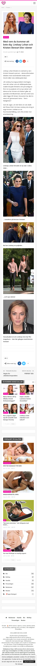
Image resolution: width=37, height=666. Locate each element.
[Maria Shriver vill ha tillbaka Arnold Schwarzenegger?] (10, 390)
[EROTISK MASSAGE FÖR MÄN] (18, 453)
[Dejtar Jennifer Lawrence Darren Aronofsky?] (27, 390)
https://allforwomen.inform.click (15, 637)
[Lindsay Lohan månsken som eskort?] (27, 409)
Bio (4, 520)
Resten (6, 37)
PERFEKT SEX (29, 373)
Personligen (7, 463)
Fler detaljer (19, 664)
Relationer (9, 587)
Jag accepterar (29, 661)
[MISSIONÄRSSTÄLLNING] (18, 482)
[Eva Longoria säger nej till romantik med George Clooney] (10, 409)
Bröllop (8, 577)
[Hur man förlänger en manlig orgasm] (18, 541)
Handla (8, 580)
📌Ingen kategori (11, 594)
